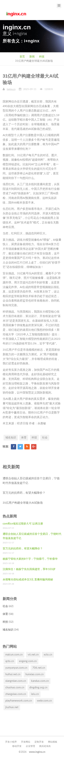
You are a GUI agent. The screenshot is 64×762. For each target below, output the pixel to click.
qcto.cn (9, 661)
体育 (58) (8, 614)
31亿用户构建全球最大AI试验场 (23, 502)
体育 (23, 437)
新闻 (32, 56)
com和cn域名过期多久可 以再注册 (23, 523)
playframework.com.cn (18, 700)
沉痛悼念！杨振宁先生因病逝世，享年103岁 (29, 569)
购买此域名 (45, 746)
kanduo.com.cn (40, 681)
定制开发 (39, 742)
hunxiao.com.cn (34, 674)
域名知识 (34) (11, 629)
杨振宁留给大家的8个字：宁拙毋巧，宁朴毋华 (30, 559)
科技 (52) (8, 622)
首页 (22, 56)
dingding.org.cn (38, 687)
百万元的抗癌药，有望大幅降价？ (24, 492)
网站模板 (52, 742)
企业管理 (30, 746)
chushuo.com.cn (14, 687)
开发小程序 (11, 742)
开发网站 (25, 742)
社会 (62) (8, 606)
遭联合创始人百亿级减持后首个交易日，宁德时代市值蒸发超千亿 (31, 480)
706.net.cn (38, 667)
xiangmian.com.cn (15, 681)
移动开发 (17, 746)
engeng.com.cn (28, 661)
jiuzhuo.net (11, 707)
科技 (41, 56)
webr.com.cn (44, 700)
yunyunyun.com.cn (16, 667)
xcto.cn (48, 654)
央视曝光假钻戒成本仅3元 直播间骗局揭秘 (28, 579)
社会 (44, 437)
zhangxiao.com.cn (15, 694)
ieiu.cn (35, 694)
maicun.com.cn (14, 654)
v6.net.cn (33, 654)
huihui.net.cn (12, 674)
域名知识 (10, 437)
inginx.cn (11, 89)
